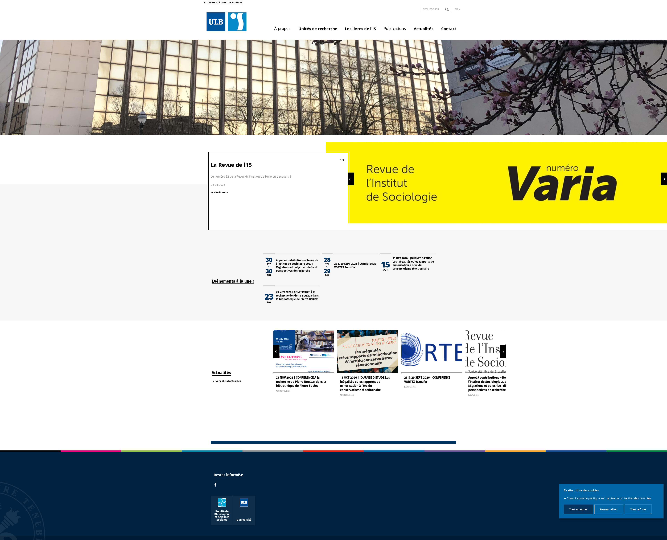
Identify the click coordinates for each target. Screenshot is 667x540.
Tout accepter (578, 509)
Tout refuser (638, 509)
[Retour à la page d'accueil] (226, 21)
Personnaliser (609, 509)
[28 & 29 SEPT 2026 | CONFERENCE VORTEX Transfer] (431, 351)
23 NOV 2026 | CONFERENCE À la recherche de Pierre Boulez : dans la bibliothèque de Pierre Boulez (297, 296)
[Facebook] (215, 485)
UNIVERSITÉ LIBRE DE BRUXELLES (225, 2)
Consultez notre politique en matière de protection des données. (609, 498)
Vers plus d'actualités (228, 381)
